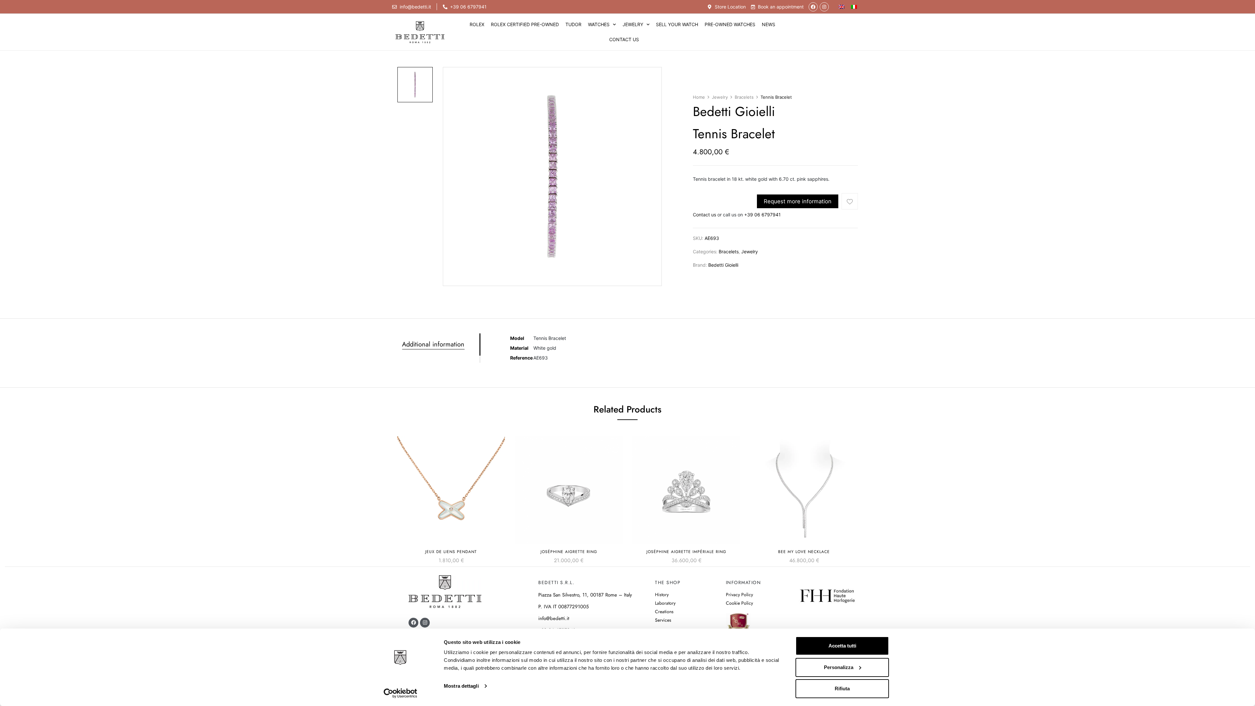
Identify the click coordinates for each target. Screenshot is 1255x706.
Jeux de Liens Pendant (451, 552)
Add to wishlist (850, 201)
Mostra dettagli (461, 686)
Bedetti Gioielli (723, 265)
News (768, 24)
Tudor (573, 24)
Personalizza (838, 667)
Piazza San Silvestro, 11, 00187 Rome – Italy (585, 594)
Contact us (624, 39)
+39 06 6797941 (762, 214)
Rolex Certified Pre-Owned (525, 24)
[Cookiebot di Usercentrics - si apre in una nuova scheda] (400, 693)
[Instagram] (824, 6)
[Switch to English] (841, 7)
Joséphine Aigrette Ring (569, 552)
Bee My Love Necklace (804, 552)
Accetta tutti (842, 645)
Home (699, 97)
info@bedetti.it (553, 618)
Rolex (477, 24)
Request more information (797, 201)
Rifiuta (842, 688)
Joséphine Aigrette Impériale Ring (686, 552)
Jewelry (633, 24)
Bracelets (744, 97)
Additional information (433, 344)
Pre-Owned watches (730, 24)
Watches (599, 24)
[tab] (440, 344)
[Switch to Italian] (854, 7)
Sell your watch (677, 24)
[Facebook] (813, 6)
